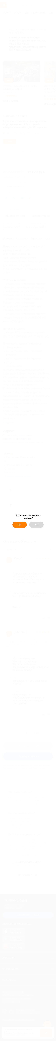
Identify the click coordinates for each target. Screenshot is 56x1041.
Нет (36, 524)
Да (19, 524)
